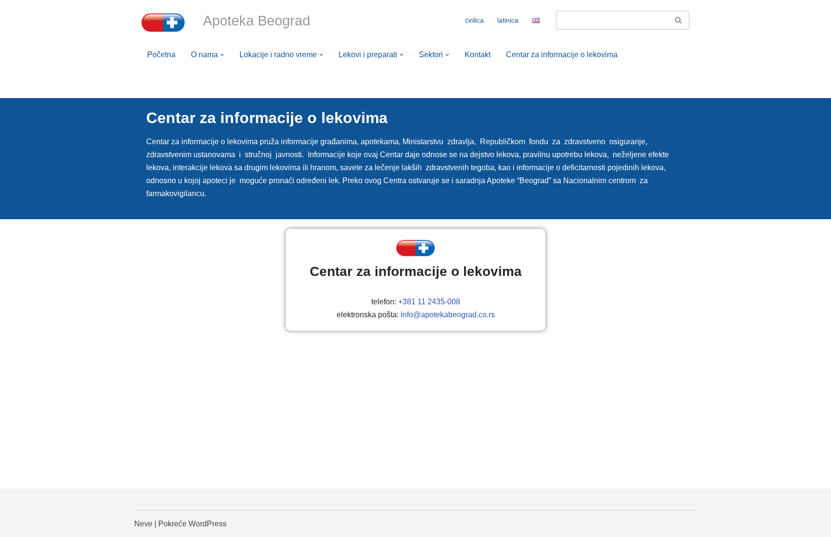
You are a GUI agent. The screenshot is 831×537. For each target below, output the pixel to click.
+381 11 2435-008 (429, 302)
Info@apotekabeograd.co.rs (448, 315)
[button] (222, 55)
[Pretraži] (679, 20)
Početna (161, 54)
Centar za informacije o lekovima (561, 54)
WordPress (208, 524)
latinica (507, 20)
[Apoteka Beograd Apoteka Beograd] (163, 22)
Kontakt (478, 54)
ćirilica (474, 20)
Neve (143, 524)
